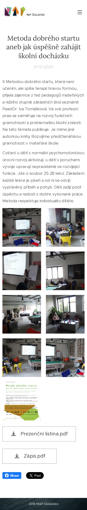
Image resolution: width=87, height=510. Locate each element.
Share (14, 475)
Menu (80, 12)
